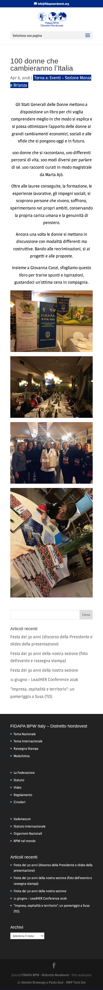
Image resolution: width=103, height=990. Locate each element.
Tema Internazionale (28, 741)
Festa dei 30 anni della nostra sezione (44, 670)
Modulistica (22, 756)
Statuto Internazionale (30, 826)
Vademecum (22, 819)
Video (17, 787)
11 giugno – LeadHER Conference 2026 (44, 679)
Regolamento (23, 795)
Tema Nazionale (25, 734)
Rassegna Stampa (26, 748)
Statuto (19, 780)
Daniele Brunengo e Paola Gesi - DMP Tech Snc (53, 982)
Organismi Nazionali (28, 833)
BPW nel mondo (24, 841)
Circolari (19, 802)
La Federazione (24, 772)
